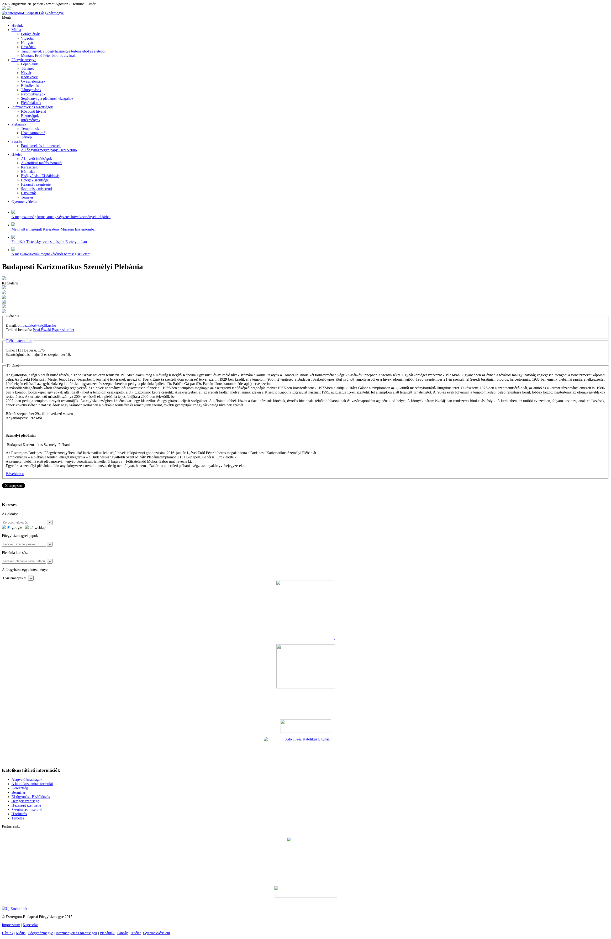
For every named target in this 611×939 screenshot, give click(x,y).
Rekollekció (30, 86)
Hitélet (16, 154)
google (16, 527)
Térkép (26, 137)
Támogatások (31, 90)
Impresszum (11, 925)
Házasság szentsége (36, 184)
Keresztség (29, 167)
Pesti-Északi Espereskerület (53, 330)
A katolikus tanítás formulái (41, 163)
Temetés (27, 197)
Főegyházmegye (23, 60)
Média (16, 30)
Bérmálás (28, 171)
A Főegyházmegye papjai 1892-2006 (49, 150)
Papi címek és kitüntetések (41, 146)
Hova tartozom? (33, 133)
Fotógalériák (30, 34)
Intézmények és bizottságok (32, 107)
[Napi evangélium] (305, 726)
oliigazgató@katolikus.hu (37, 325)
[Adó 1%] (305, 750)
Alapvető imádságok (36, 159)
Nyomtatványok (33, 94)
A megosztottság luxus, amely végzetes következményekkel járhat (61, 217)
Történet (27, 68)
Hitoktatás (28, 193)
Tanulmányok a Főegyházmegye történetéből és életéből (63, 51)
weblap (40, 527)
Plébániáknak (31, 103)
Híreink (17, 25)
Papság (16, 141)
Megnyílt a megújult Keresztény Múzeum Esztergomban (53, 229)
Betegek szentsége (35, 180)
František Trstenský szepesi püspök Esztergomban (49, 242)
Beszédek (28, 47)
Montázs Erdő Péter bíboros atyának (48, 55)
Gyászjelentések (33, 81)
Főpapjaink (29, 64)
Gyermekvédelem (24, 201)
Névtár (26, 73)
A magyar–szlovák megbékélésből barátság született (50, 254)
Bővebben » (15, 474)
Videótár (27, 38)
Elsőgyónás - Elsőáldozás (40, 176)
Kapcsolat (30, 925)
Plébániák (18, 124)
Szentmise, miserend (36, 189)
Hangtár (27, 43)
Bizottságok (30, 116)
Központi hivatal (33, 111)
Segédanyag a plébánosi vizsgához (47, 98)
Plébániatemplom (19, 341)
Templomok (30, 128)
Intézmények (30, 120)
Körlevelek (29, 77)
